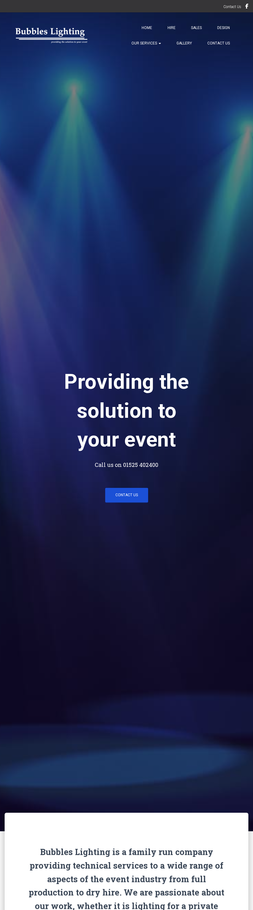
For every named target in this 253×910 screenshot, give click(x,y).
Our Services (144, 43)
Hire (172, 28)
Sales (196, 28)
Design (223, 28)
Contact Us (232, 7)
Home (147, 28)
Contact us (126, 495)
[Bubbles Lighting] (51, 35)
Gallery (184, 43)
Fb (246, 7)
